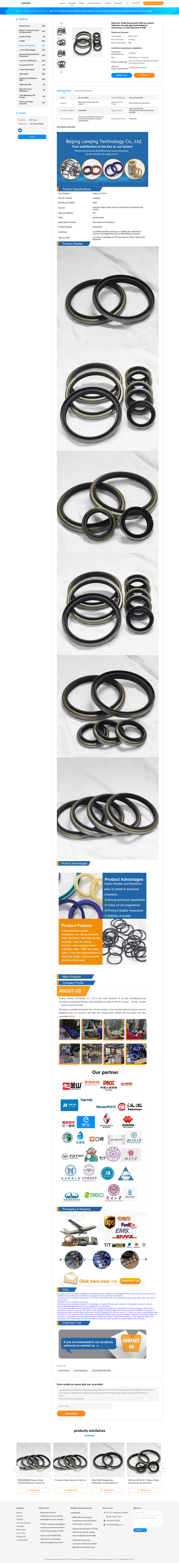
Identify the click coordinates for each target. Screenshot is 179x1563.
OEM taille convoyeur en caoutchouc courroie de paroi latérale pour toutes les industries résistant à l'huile (84, 1521)
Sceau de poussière (32, 45)
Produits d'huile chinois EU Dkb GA (70, 1480)
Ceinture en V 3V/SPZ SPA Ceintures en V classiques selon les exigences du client (51, 1539)
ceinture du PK (32, 85)
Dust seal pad (64, 1371)
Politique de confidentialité (22, 1538)
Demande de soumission (153, 3)
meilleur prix (121, 75)
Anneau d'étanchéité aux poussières (32, 55)
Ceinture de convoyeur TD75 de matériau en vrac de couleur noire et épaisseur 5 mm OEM (85, 1532)
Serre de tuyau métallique (32, 90)
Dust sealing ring (81, 1371)
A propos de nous (23, 1523)
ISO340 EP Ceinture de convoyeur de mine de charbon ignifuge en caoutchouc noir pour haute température (84, 1544)
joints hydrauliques (32, 50)
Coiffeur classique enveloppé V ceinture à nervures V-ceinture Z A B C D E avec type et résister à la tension (53, 1528)
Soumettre (71, 1413)
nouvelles (20, 1526)
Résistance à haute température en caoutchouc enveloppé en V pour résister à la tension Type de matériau (52, 1516)
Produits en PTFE (32, 65)
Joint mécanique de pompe (32, 96)
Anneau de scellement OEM (32, 79)
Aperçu (19, 1513)
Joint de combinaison (32, 61)
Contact (32, 137)
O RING (32, 41)
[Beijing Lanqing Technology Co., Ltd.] (26, 4)
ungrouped (32, 74)
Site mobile (20, 1533)
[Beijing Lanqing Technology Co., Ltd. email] (20, 130)
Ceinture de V (32, 26)
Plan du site (21, 1530)
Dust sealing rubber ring (101, 1371)
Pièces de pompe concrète (32, 103)
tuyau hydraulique (32, 69)
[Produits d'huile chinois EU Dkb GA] (70, 1460)
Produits (19, 1516)
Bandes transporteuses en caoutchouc (32, 31)
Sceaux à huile (32, 37)
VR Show (19, 1519)
